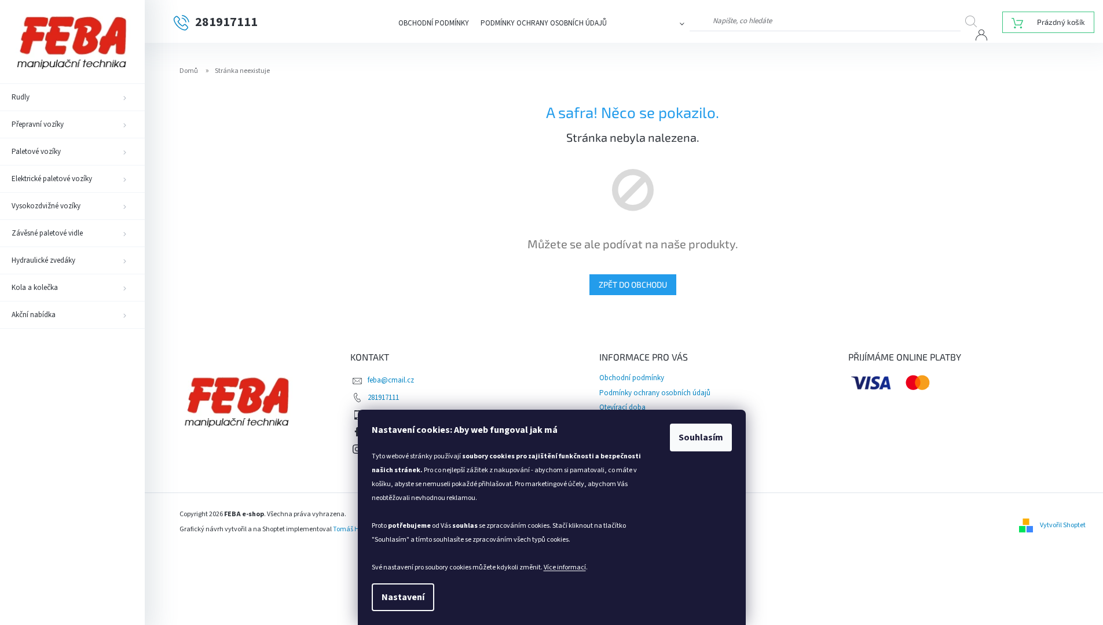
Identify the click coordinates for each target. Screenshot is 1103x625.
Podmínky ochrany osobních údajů (544, 23)
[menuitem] (72, 97)
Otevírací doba (622, 407)
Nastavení (403, 597)
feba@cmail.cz (391, 380)
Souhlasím (701, 437)
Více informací (565, 567)
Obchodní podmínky (433, 23)
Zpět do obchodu (633, 284)
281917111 (383, 397)
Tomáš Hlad (351, 529)
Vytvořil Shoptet (1063, 525)
